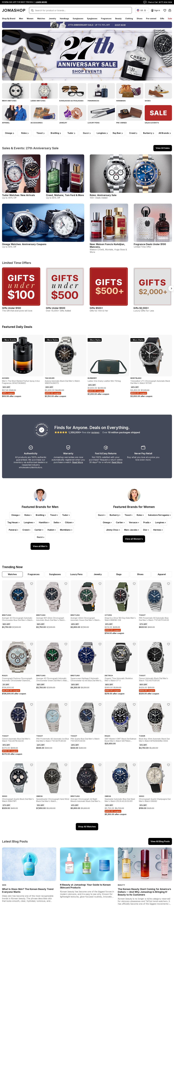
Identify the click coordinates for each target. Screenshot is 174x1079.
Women (30, 18)
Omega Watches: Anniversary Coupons (24, 244)
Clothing (129, 18)
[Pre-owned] (129, 113)
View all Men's (40, 546)
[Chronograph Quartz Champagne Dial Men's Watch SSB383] (168, 764)
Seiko (56, 522)
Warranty (68, 453)
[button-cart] (169, 10)
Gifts (162, 18)
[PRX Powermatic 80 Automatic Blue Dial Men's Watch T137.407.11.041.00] (168, 583)
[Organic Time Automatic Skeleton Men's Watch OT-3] (134, 644)
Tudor (70, 133)
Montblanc (65, 530)
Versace (133, 522)
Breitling (55, 133)
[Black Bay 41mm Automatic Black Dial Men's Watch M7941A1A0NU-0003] (168, 704)
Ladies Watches (38, 101)
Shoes (139, 18)
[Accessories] (44, 113)
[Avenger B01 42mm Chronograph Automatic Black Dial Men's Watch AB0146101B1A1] (65, 583)
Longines (101, 133)
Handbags (64, 18)
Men (21, 18)
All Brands (164, 133)
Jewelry (52, 18)
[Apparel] (15, 113)
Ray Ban (117, 133)
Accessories (37, 123)
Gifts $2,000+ (141, 308)
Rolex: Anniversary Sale (103, 195)
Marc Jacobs (130, 530)
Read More (77, 462)
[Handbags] (129, 91)
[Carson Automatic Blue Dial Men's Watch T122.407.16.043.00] (31, 704)
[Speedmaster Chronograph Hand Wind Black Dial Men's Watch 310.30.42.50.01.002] (65, 764)
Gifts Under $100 (11, 308)
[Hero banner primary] (87, 55)
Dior (145, 530)
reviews (95, 432)
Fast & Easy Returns (106, 453)
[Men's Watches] (15, 91)
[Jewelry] (72, 113)
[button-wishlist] (164, 10)
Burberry (147, 133)
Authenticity (30, 453)
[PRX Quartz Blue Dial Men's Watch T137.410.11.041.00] (100, 704)
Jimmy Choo (112, 530)
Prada (146, 522)
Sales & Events (152, 123)
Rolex (24, 133)
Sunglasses (78, 18)
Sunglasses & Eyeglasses (71, 101)
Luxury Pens (93, 123)
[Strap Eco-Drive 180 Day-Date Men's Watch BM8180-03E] (134, 583)
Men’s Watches (9, 101)
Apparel (6, 123)
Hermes (157, 530)
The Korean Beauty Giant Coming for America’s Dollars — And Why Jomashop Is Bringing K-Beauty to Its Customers (144, 892)
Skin (4, 885)
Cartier (38, 530)
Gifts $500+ (96, 308)
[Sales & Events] (158, 113)
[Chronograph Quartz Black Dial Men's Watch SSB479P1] (31, 764)
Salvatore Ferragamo (158, 515)
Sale (170, 18)
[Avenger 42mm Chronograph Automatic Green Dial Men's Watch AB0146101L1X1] (100, 583)
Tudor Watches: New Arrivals (18, 195)
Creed (132, 133)
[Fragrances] (101, 91)
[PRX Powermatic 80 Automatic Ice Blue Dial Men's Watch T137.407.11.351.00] (65, 704)
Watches (41, 18)
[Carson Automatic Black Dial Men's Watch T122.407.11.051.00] (168, 644)
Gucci (86, 133)
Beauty (118, 18)
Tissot (39, 133)
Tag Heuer (12, 522)
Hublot (51, 530)
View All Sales (163, 148)
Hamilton (43, 522)
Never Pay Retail (143, 453)
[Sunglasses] (72, 91)
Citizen (68, 522)
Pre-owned (151, 18)
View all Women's (134, 539)
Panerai (13, 530)
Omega (8, 133)
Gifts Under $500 (55, 308)
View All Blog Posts (160, 841)
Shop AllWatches (87, 826)
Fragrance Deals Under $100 (150, 244)
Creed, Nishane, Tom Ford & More (65, 195)
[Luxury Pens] (101, 113)
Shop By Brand (8, 18)
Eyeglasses (92, 18)
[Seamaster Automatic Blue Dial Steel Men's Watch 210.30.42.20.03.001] (134, 764)
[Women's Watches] (44, 91)
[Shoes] (158, 91)
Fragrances (106, 18)
